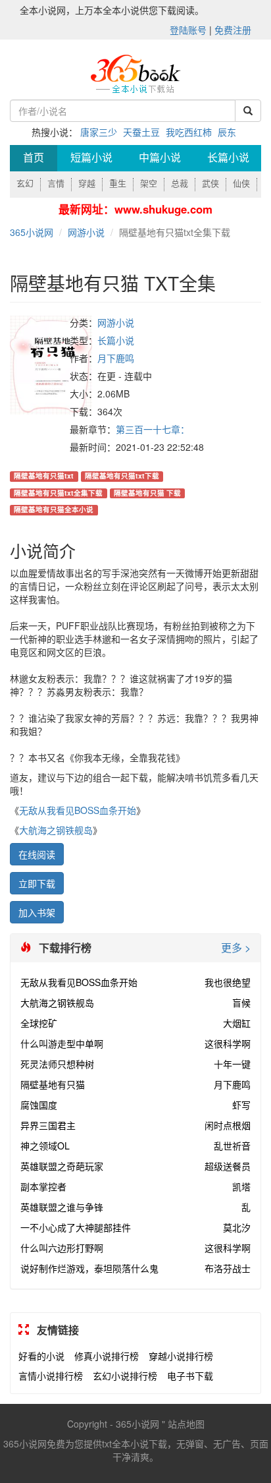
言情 (55, 184)
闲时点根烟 (228, 1125)
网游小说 (86, 232)
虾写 (241, 1104)
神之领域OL (45, 1145)
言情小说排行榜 (50, 1375)
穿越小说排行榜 (181, 1355)
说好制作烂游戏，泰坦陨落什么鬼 (89, 1268)
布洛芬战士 (228, 1268)
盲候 (241, 1002)
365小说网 (31, 232)
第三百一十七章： (152, 429)
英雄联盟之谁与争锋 (61, 1206)
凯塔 (241, 1186)
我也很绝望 (228, 982)
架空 (148, 184)
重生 (117, 184)
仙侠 (241, 184)
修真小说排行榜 (106, 1355)
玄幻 (25, 184)
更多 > (236, 948)
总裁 (179, 184)
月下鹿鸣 (115, 357)
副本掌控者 (43, 1186)
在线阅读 (36, 854)
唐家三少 (98, 131)
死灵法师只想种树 (57, 1063)
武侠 (210, 184)
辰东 (227, 131)
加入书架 (36, 912)
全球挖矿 (38, 1023)
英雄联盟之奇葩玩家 (61, 1166)
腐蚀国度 (38, 1104)
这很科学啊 (228, 1043)
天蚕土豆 (141, 131)
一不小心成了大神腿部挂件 (75, 1227)
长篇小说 (228, 157)
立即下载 (36, 883)
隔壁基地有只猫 (52, 1084)
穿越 (86, 184)
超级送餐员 (228, 1166)
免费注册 (232, 29)
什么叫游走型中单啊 (61, 1043)
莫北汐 (237, 1227)
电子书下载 (190, 1375)
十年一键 (232, 1063)
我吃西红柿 (189, 131)
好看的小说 (41, 1355)
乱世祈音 (232, 1145)
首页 (33, 157)
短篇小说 (91, 157)
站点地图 (186, 1423)
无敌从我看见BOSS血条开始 (77, 810)
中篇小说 (160, 157)
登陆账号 (188, 29)
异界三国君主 (48, 1125)
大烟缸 (237, 1023)
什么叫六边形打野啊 (61, 1247)
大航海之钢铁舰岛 (56, 829)
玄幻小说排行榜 (125, 1375)
